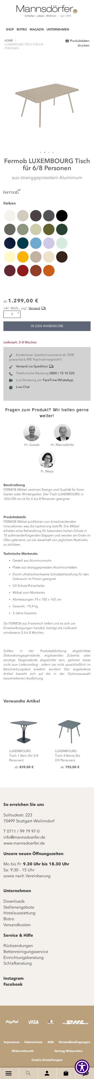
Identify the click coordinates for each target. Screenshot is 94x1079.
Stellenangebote (18, 907)
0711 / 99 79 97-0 (23, 831)
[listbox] (47, 243)
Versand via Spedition (32, 366)
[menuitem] (10, 29)
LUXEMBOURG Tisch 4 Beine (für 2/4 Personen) (67, 755)
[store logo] (47, 11)
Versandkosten (17, 924)
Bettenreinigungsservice (25, 951)
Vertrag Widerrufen (68, 1051)
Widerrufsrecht (23, 1051)
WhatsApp (65, 380)
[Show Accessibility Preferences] (82, 1067)
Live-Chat (22, 387)
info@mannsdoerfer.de (24, 837)
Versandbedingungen (74, 1042)
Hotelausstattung (19, 912)
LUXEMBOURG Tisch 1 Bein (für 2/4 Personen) (23, 755)
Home (9, 40)
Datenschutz (33, 1042)
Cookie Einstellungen (47, 1060)
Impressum (12, 1042)
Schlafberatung (17, 963)
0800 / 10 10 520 (62, 373)
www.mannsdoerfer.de (24, 843)
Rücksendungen (18, 945)
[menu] (37, 27)
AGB (50, 1042)
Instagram (13, 978)
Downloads (14, 901)
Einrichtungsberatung (23, 957)
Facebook (13, 984)
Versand (34, 308)
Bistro (8, 918)
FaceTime (50, 380)
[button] (41, 152)
